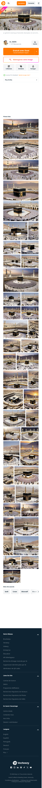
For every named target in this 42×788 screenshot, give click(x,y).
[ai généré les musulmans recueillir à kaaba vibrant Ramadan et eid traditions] (11, 358)
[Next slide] (34, 774)
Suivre (35, 44)
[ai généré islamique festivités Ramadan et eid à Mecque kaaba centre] (20, 128)
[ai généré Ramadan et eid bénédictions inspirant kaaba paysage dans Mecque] (15, 389)
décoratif (24, 775)
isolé (6, 775)
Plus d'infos (8, 79)
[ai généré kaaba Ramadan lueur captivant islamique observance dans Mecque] (20, 312)
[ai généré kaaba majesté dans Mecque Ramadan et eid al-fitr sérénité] (27, 581)
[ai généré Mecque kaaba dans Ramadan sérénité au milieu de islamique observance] (11, 265)
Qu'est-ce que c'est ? (24, 75)
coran (15, 775)
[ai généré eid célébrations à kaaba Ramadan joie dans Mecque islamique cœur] (23, 246)
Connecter (31, 3)
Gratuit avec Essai (21, 51)
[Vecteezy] (3, 3)
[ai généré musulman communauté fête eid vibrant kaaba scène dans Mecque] (24, 481)
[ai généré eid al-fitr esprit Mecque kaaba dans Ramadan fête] (8, 249)
